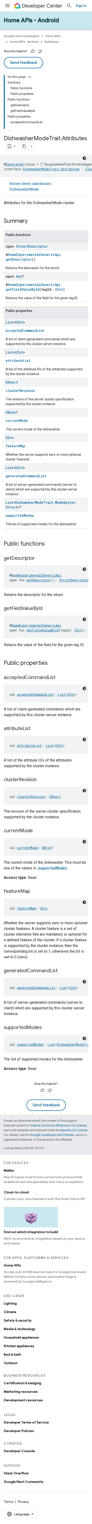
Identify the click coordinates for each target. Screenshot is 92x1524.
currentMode (17, 420)
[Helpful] (32, 51)
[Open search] (69, 6)
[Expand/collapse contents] (30, 77)
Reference (52, 42)
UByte (11, 412)
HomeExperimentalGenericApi (34, 254)
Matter (9, 1170)
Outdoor (11, 1363)
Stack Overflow (16, 1473)
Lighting (10, 1303)
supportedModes (20, 515)
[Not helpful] (39, 51)
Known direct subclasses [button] (30, 186)
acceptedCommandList (25, 330)
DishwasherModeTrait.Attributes (51, 169)
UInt (59, 289)
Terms (8, 1502)
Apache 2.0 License (74, 1130)
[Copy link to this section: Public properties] (52, 663)
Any (19, 276)
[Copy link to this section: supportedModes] (46, 1028)
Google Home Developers (21, 36)
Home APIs (52, 36)
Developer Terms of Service (26, 1422)
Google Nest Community (23, 1482)
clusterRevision (20, 390)
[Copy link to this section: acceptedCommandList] (60, 678)
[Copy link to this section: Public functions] (49, 544)
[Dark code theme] (84, 158)
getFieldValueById (22, 289)
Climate (10, 1312)
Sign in (81, 6)
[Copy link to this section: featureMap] (35, 891)
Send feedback (23, 62)
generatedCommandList (26, 476)
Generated (14, 164)
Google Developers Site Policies (52, 1135)
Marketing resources (21, 1391)
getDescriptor (19, 259)
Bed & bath (12, 1354)
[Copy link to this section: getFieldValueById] (47, 609)
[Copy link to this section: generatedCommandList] (62, 971)
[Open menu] (7, 5)
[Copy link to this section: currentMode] (37, 831)
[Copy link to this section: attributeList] (35, 729)
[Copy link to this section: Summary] (32, 221)
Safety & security (18, 1320)
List (9, 322)
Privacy (23, 1502)
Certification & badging (22, 1383)
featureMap (15, 446)
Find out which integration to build (31, 1232)
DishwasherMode (24, 189)
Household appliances (21, 1337)
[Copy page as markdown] (24, 146)
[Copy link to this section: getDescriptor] (39, 558)
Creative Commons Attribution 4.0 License (57, 1125)
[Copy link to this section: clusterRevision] (41, 780)
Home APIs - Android (31, 20)
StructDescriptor (32, 246)
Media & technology (19, 1329)
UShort (12, 382)
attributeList (18, 360)
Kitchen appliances (19, 1346)
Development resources (23, 1400)
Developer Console (19, 1451)
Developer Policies (19, 1431)
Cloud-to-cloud (16, 1192)
